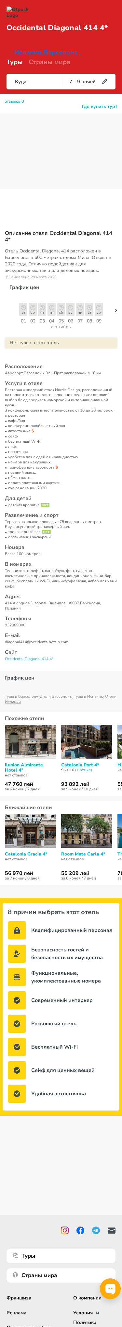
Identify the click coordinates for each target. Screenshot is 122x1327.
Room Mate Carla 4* (83, 854)
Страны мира (49, 62)
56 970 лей (19, 873)
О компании (87, 1298)
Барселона (61, 52)
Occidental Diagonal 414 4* (29, 658)
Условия (83, 1313)
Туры (15, 62)
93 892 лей (75, 784)
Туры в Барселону (21, 696)
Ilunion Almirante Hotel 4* (24, 767)
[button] (116, 312)
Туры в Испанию (89, 696)
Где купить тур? (99, 106)
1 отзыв (83, 770)
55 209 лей (75, 873)
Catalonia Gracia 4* (26, 854)
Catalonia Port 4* (80, 765)
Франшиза (19, 1298)
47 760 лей (19, 784)
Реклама (16, 1313)
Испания (27, 52)
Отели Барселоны (56, 696)
